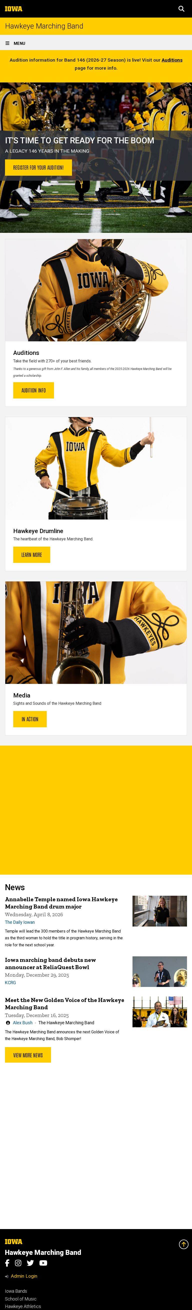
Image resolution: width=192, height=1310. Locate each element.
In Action (30, 719)
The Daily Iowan (20, 922)
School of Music (20, 1298)
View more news (28, 1055)
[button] (181, 9)
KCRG (10, 982)
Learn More (32, 554)
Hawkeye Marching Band (44, 26)
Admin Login (24, 1276)
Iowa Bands (16, 1291)
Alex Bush (22, 1022)
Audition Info (34, 390)
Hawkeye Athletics (23, 1306)
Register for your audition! (38, 167)
